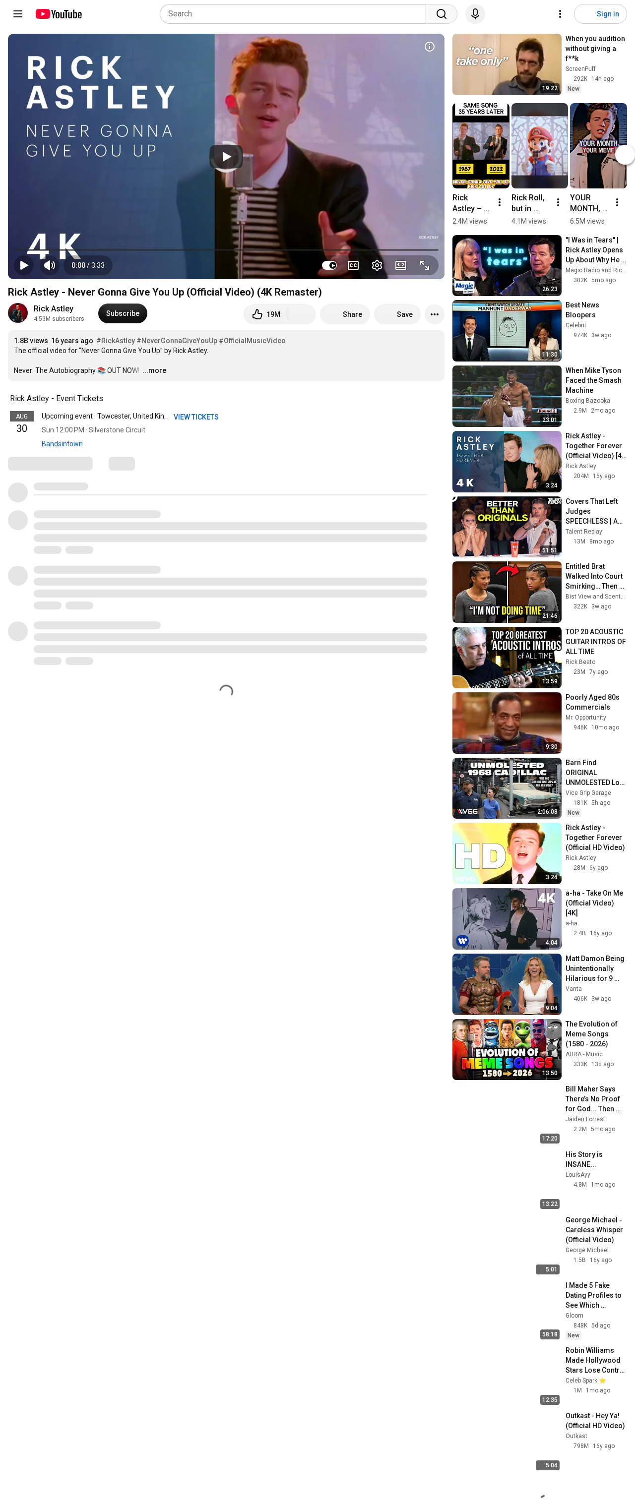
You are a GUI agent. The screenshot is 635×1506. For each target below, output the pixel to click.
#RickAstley (115, 341)
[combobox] (296, 14)
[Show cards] (430, 47)
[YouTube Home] (58, 14)
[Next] (625, 155)
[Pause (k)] (24, 265)
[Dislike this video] (302, 314)
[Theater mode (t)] (401, 265)
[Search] (441, 14)
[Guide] (18, 14)
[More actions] (434, 314)
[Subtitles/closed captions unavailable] (353, 265)
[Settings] (560, 14)
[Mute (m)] (50, 265)
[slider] (226, 249)
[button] (88, 265)
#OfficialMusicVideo (252, 341)
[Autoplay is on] (329, 265)
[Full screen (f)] (425, 265)
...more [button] (154, 370)
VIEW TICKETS (197, 417)
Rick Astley (53, 308)
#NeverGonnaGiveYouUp (176, 341)
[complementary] (108, 398)
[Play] (226, 157)
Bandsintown (62, 444)
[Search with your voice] (475, 14)
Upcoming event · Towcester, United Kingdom (112, 416)
